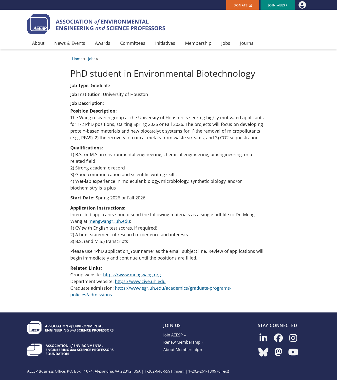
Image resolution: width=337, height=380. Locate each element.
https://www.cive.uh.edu (140, 281)
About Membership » (182, 349)
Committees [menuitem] (132, 43)
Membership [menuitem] (198, 43)
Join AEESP (278, 5)
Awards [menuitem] (102, 43)
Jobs (91, 58)
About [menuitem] (38, 43)
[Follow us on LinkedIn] (263, 338)
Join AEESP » (174, 335)
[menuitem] (302, 5)
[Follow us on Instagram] (293, 338)
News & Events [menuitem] (69, 43)
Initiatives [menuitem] (165, 43)
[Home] (96, 24)
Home (77, 58)
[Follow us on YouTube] (293, 352)
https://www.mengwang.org (132, 275)
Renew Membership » (183, 342)
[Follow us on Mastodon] (278, 352)
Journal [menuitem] (247, 43)
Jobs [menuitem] (225, 43)
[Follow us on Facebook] (278, 338)
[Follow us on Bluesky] (263, 352)
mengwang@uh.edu (109, 221)
